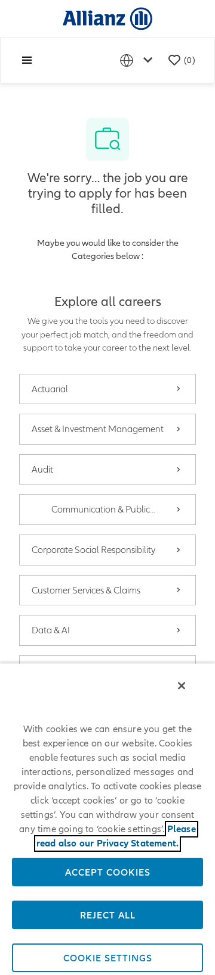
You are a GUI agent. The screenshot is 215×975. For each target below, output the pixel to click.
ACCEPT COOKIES (107, 872)
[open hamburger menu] (27, 60)
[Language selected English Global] (138, 60)
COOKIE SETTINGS (107, 957)
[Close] (181, 686)
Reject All (108, 915)
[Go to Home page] (107, 18)
